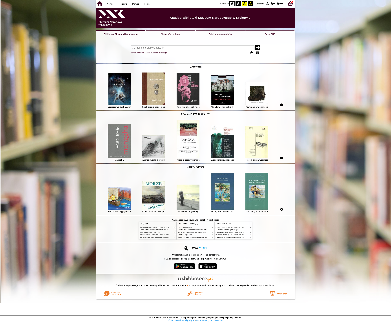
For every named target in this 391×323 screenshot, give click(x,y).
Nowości (111, 4)
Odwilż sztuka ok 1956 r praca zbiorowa (154, 229)
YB (244, 3)
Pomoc (135, 4)
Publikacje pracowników (220, 34)
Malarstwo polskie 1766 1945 (150, 232)
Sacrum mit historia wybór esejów (227, 229)
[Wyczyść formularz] (251, 53)
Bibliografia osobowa (171, 34)
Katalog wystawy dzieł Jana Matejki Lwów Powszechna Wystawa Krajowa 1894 (243, 227)
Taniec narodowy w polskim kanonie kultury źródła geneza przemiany (202, 237)
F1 (272, 3)
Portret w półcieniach (185, 227)
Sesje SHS (270, 34)
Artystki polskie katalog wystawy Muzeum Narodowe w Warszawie (163, 237)
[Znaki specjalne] (257, 53)
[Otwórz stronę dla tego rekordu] (120, 89)
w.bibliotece (180, 285)
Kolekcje (163, 52)
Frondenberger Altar (185, 235)
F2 (279, 3)
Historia (123, 4)
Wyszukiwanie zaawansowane (144, 52)
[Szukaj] (257, 47)
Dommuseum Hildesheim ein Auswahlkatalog (193, 232)
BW (238, 3)
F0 (267, 3)
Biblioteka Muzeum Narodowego (121, 34)
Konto (147, 4)
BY (250, 3)
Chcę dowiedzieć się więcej (181, 320)
